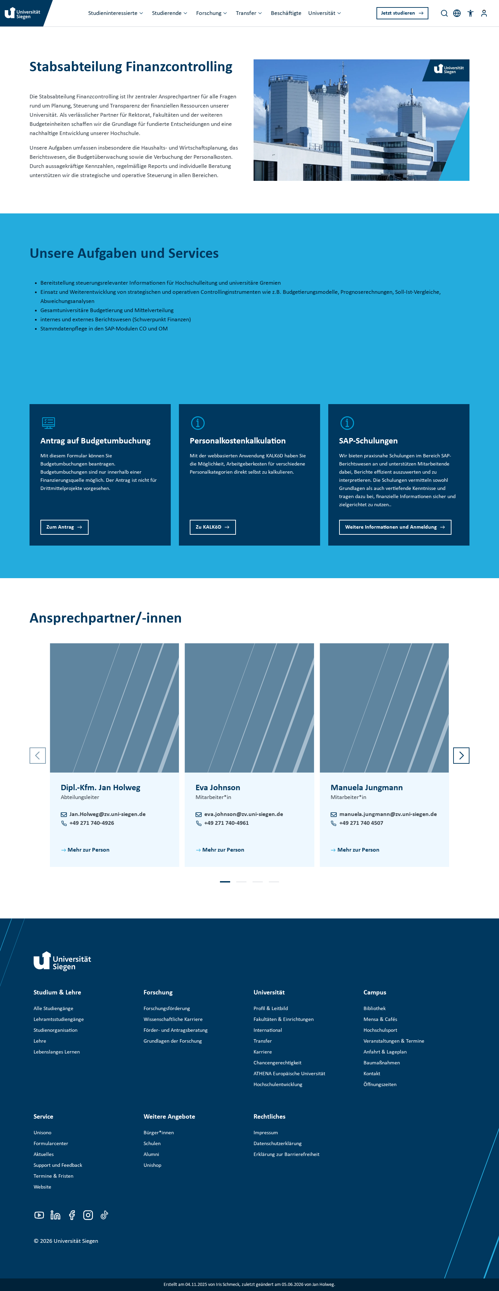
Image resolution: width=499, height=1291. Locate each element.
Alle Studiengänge (53, 1008)
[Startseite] (62, 961)
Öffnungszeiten (380, 1084)
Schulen (152, 1143)
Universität (321, 13)
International (268, 1030)
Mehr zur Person (89, 850)
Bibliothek (375, 1008)
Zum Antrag (60, 527)
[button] (470, 13)
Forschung (208, 13)
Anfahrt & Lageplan (385, 1052)
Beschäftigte (286, 13)
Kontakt (372, 1074)
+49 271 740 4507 (361, 823)
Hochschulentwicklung (278, 1084)
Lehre (40, 1041)
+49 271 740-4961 (226, 823)
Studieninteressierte (112, 13)
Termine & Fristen (53, 1176)
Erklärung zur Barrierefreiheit (286, 1154)
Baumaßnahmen (382, 1063)
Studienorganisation (55, 1030)
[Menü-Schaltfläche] (484, 13)
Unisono (42, 1133)
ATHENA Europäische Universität (289, 1074)
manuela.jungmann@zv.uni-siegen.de (388, 814)
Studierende (167, 13)
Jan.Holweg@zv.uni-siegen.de (108, 814)
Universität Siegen (76, 1241)
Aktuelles (44, 1154)
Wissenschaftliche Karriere (173, 1019)
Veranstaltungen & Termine (394, 1041)
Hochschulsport (380, 1030)
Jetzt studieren (398, 13)
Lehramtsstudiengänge (59, 1019)
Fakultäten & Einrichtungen (284, 1019)
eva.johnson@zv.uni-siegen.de (243, 814)
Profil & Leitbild (271, 1008)
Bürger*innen (159, 1133)
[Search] (444, 13)
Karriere (263, 1052)
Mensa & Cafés (380, 1019)
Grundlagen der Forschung (173, 1041)
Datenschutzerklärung (278, 1143)
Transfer (246, 13)
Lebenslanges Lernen (57, 1052)
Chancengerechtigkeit (277, 1063)
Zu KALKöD (208, 527)
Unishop (152, 1165)
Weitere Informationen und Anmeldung (391, 527)
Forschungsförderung (167, 1008)
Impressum (266, 1133)
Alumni (151, 1154)
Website (42, 1187)
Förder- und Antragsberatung (176, 1030)
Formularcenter (51, 1143)
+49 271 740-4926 (92, 823)
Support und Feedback (58, 1165)
